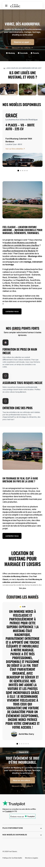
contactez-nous (12, 311)
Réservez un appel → (22, 42)
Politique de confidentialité (12, 858)
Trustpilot (8, 811)
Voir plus (22, 588)
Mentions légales (31, 858)
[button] (6, 5)
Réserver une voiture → (22, 780)
